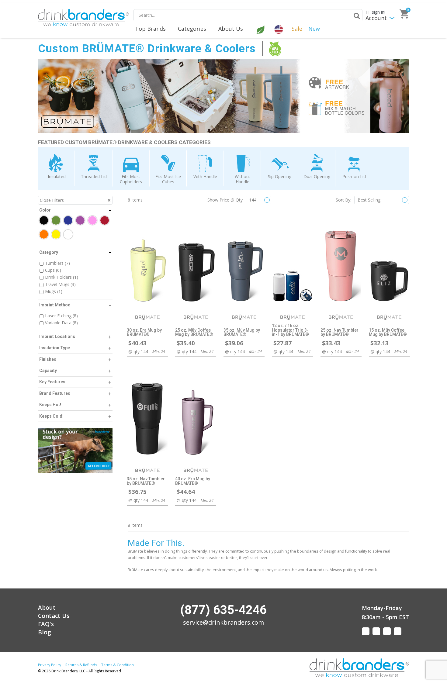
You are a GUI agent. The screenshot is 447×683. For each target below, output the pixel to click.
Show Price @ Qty (225, 200)
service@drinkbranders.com (223, 622)
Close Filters (52, 200)
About (47, 608)
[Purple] (80, 220)
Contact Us (53, 616)
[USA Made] (279, 29)
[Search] (355, 16)
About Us (230, 28)
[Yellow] (56, 234)
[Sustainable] (261, 29)
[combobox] (247, 15)
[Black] (43, 220)
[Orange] (43, 234)
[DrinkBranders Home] (83, 17)
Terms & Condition (117, 664)
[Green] (56, 220)
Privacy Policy (49, 664)
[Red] (104, 220)
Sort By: (343, 200)
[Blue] (68, 220)
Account (376, 18)
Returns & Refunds (81, 664)
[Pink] (92, 220)
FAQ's (46, 624)
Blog (44, 632)
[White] (68, 234)
